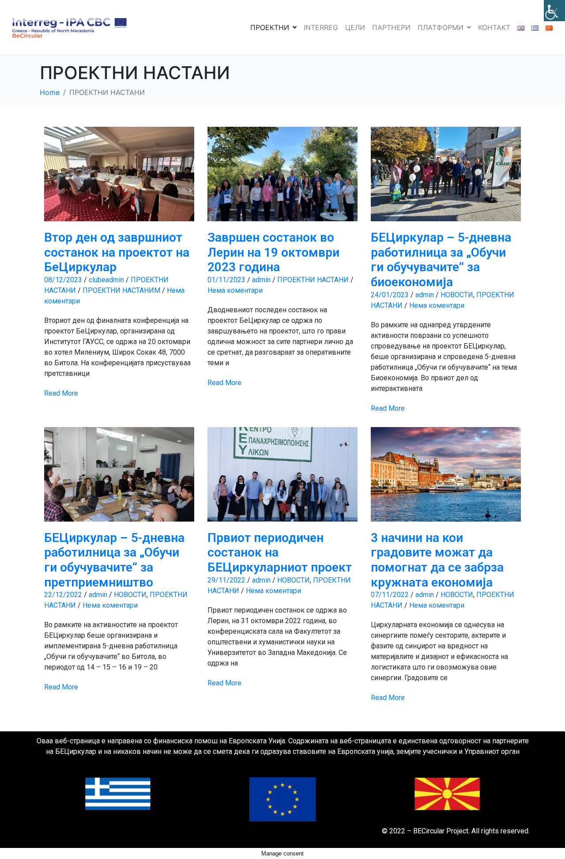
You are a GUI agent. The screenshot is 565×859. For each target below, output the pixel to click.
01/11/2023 (226, 280)
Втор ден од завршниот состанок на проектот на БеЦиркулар (116, 252)
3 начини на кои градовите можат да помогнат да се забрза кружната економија (437, 560)
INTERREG (321, 27)
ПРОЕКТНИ (269, 27)
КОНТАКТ (494, 27)
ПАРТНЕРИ (391, 27)
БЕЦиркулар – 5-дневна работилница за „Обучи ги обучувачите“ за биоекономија (441, 259)
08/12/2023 (63, 280)
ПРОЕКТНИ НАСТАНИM (121, 290)
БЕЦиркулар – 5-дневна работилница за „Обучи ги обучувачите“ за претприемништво (114, 560)
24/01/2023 (390, 295)
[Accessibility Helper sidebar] (554, 10)
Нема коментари (235, 290)
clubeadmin (106, 280)
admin (261, 280)
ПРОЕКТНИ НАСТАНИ (313, 280)
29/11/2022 (226, 580)
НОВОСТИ (457, 295)
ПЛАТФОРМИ (440, 27)
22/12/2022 (63, 594)
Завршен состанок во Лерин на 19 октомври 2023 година (273, 252)
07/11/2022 (390, 594)
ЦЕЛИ (355, 27)
